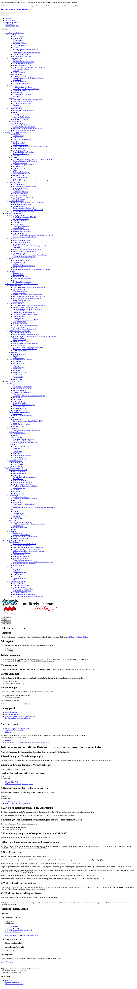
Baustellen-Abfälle (19, 493)
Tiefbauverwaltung (19, 358)
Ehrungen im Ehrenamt (20, 276)
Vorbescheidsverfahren (20, 390)
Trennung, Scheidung (19, 220)
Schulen (11, 239)
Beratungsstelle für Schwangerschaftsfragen (27, 549)
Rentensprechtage (18, 175)
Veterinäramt (17, 569)
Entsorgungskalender (19, 473)
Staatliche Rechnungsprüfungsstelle (24, 130)
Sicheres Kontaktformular (13, 932)
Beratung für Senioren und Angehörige (25, 161)
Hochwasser (17, 365)
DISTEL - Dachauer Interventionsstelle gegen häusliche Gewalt (33, 235)
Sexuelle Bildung (18, 565)
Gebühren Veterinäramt (20, 592)
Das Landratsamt (18, 36)
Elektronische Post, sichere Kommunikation (27, 53)
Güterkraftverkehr (18, 338)
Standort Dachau (18, 462)
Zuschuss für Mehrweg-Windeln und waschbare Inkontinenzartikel (34, 508)
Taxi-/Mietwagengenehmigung (22, 332)
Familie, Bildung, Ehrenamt (13, 213)
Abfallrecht (16, 511)
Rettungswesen (17, 379)
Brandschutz (17, 361)
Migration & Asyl (14, 183)
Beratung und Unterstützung (18, 195)
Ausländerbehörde (18, 184)
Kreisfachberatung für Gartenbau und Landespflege (29, 524)
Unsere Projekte (18, 464)
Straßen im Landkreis (19, 354)
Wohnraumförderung (19, 408)
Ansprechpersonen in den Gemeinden (25, 536)
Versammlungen (18, 376)
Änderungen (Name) (19, 318)
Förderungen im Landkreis (21, 535)
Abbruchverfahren (18, 401)
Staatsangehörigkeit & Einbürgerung (24, 186)
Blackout (16, 71)
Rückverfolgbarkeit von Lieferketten (24, 594)
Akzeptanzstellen (18, 275)
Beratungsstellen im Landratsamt (23, 197)
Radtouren (16, 112)
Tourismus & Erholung (16, 109)
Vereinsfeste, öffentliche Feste (22, 101)
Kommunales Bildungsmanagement (24, 266)
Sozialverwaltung (18, 136)
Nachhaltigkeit (13, 495)
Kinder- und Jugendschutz (21, 226)
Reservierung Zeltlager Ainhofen (23, 439)
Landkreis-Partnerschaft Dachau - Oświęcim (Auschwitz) (31, 67)
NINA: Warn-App (18, 367)
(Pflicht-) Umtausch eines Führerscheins (25, 307)
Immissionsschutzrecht (20, 515)
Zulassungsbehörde (15, 285)
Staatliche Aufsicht (15, 121)
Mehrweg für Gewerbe (20, 459)
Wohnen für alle (18, 426)
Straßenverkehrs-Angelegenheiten (19, 331)
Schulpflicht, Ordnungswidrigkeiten (24, 257)
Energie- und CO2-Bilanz (21, 538)
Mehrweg (16, 506)
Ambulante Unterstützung (21, 172)
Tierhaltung (16, 571)
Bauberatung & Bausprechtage (22, 387)
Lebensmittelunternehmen (21, 585)
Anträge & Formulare (19, 480)
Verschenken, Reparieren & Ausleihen (25, 499)
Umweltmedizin (18, 518)
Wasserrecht (16, 517)
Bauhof (15, 356)
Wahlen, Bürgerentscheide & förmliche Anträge (28, 78)
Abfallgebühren (18, 479)
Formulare (16, 47)
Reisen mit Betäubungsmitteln (22, 560)
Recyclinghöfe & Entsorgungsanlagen (25, 477)
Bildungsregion (18, 267)
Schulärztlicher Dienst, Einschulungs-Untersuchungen (30, 255)
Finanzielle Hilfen (14, 134)
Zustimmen (5, 15)
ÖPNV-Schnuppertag (19, 350)
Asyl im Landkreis (19, 190)
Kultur (11, 85)
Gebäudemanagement (16, 437)
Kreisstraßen (13, 352)
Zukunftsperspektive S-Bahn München (25, 349)
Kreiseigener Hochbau (16, 432)
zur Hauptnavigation (11, 22)
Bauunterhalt (17, 435)
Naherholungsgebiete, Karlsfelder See (25, 116)
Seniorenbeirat (17, 179)
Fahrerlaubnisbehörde (16, 304)
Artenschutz (16, 576)
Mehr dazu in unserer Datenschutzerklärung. (16, 9)
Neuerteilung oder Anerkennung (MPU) (25, 320)
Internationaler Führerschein (22, 311)
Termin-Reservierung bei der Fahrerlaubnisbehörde (29, 305)
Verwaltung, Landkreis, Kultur (14, 33)
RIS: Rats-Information (20, 81)
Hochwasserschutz (19, 72)
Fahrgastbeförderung (19, 322)
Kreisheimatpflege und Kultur (22, 87)
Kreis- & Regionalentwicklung (22, 65)
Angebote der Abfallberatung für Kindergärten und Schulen (32, 269)
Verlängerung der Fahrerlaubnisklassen (25, 314)
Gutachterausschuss (19, 406)
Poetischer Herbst (18, 92)
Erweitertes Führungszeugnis (22, 103)
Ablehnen (4, 13)
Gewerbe (12, 444)
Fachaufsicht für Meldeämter (22, 125)
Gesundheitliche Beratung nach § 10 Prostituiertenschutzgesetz (33, 562)
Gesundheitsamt (14, 542)
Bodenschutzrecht (18, 513)
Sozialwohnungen (18, 419)
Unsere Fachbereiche (19, 45)
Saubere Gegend (18, 502)
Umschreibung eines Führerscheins (24, 313)
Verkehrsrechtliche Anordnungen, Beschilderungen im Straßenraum (34, 336)
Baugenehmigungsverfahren (22, 388)
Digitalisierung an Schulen (21, 242)
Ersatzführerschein (19, 316)
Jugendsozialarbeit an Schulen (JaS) (24, 251)
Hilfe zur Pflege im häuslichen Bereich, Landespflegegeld (31, 146)
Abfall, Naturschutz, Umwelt (14, 468)
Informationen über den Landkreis (23, 62)
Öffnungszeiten (18, 40)
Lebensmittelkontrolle (20, 587)
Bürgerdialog (17, 60)
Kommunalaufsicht (19, 123)
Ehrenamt (16, 105)
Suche (3, 704)
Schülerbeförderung (19, 345)
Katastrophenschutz (19, 363)
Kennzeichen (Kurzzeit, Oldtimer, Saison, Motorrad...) (30, 296)
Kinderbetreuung (18, 224)
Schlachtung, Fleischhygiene (22, 591)
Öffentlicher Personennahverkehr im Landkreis (24, 343)
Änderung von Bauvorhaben (22, 392)
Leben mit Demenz (19, 168)
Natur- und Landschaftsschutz (22, 522)
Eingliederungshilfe (19, 143)
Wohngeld (16, 141)
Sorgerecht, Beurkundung (21, 219)
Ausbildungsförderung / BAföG (23, 260)
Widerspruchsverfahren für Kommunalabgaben (28, 128)
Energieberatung (18, 533)
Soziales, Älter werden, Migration (15, 132)
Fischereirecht (17, 374)
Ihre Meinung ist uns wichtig (22, 56)
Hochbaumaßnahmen (19, 434)
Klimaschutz (13, 531)
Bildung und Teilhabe (20, 150)
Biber (14, 529)
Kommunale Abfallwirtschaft (18, 470)
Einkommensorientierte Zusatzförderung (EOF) (28, 421)
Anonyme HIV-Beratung (21, 556)
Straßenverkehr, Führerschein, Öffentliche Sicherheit (21, 284)
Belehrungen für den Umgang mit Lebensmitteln (28, 547)
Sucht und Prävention (19, 558)
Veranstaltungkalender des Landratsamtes (26, 89)
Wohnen (11, 417)
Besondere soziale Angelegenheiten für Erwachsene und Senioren (33, 159)
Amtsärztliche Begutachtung (22, 553)
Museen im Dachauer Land (21, 90)
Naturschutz (12, 520)
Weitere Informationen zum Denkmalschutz (26, 430)
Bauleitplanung (17, 414)
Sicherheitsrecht (18, 378)
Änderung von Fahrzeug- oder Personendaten (27, 294)
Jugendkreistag (17, 80)
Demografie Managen (20, 177)
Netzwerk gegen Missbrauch (22, 231)
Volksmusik (16, 96)
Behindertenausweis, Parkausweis (23, 208)
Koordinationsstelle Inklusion (22, 204)
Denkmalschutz (14, 428)
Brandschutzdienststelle (20, 410)
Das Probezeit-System (20, 327)
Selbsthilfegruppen (19, 199)
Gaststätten (16, 448)
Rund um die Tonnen (19, 471)
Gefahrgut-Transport (19, 340)
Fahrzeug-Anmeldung (20, 291)
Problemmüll (17, 491)
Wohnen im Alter (18, 166)
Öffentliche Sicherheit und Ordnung (20, 359)
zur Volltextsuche (10, 20)
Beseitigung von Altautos (21, 341)
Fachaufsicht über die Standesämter (24, 127)
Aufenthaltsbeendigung (20, 193)
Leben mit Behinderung (16, 201)
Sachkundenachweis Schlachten (23, 589)
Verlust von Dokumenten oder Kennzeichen (27, 298)
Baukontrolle (17, 399)
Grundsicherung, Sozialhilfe (22, 139)
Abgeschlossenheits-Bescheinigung (24, 405)
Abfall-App (16, 475)
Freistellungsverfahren (20, 394)
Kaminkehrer (17, 369)
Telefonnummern (18, 42)
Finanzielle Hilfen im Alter (21, 148)
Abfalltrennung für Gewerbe (22, 455)
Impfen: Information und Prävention (24, 564)
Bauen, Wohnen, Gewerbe (13, 381)
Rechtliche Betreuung (20, 163)
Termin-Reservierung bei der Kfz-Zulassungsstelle (29, 287)
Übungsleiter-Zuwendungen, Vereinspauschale (27, 100)
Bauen (11, 383)
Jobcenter (16, 155)
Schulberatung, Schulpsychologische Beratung (27, 249)
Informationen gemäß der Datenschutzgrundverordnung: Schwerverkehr (27, 742)
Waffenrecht (17, 370)
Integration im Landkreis (20, 188)
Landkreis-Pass (17, 137)
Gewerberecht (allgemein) (21, 446)
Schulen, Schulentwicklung (21, 240)
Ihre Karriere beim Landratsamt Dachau (25, 49)
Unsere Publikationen (19, 51)
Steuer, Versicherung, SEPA (22, 300)
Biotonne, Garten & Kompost (22, 484)
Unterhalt (16, 222)
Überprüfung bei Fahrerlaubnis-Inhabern (26, 325)
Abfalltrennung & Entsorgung (22, 482)
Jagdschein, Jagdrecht (20, 372)
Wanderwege (17, 114)
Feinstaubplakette (18, 302)
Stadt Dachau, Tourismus (21, 119)
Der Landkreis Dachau (16, 58)
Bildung (11, 258)
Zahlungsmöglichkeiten (20, 54)
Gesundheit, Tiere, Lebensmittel (15, 540)
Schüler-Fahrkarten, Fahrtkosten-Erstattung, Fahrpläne (30, 246)
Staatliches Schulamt (19, 244)
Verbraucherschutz (19, 583)
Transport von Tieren (19, 573)
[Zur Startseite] (29, 615)
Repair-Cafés (17, 500)
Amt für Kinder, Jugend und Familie (24, 217)
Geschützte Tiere (18, 526)
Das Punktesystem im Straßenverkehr (25, 329)
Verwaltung (12, 35)
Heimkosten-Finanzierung (21, 145)
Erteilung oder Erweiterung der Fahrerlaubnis (27, 309)
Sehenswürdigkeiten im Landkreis (23, 110)
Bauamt (15, 385)
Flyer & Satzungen (19, 488)
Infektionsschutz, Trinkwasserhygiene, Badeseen (28, 551)
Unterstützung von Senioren (22, 278)
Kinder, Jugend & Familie (17, 215)
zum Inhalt (8, 18)
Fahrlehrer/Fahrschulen (20, 323)
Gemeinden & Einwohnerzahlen (23, 63)
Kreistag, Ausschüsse (19, 76)
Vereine (11, 98)
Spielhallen (16, 453)
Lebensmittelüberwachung (17, 582)
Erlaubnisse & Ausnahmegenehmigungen (26, 334)
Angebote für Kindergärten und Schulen (25, 486)
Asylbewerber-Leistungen (21, 154)
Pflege (15, 170)
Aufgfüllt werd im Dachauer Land (24, 504)
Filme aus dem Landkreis (21, 69)
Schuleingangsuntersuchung (22, 545)
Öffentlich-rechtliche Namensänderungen (22, 211)
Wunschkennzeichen (19, 289)
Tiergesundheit (17, 574)
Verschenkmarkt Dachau (20, 497)
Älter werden (13, 157)
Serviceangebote (18, 466)
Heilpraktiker (17, 450)
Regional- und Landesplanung (22, 415)
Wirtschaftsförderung (15, 461)
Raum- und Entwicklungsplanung (19, 412)
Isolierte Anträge (18, 397)
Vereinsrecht (17, 107)
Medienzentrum (18, 264)
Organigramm (17, 38)
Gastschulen (17, 248)
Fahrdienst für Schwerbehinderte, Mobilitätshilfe (28, 210)
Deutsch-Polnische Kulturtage (22, 94)
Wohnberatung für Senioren (21, 424)
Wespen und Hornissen (20, 527)
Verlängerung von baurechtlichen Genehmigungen (29, 396)
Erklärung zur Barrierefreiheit (78, 637)
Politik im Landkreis (15, 74)
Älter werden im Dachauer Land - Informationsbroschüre (31, 181)
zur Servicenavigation (12, 26)
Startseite (8, 740)
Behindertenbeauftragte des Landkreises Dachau (28, 202)
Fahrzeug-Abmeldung (20, 293)
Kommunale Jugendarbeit (21, 229)
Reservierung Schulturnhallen (22, 441)
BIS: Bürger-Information (20, 83)
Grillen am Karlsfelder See (21, 118)
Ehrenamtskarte (18, 273)
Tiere (10, 567)
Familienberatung (18, 233)
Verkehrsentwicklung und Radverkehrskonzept (28, 347)
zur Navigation (9, 24)
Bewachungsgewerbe (19, 457)
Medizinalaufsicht (18, 554)
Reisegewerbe (17, 452)
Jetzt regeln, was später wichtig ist (23, 165)
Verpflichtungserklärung (20, 192)
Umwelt (11, 509)
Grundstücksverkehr (19, 403)
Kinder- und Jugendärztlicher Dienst (24, 237)
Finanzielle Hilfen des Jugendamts (24, 152)
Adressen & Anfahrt (19, 44)
